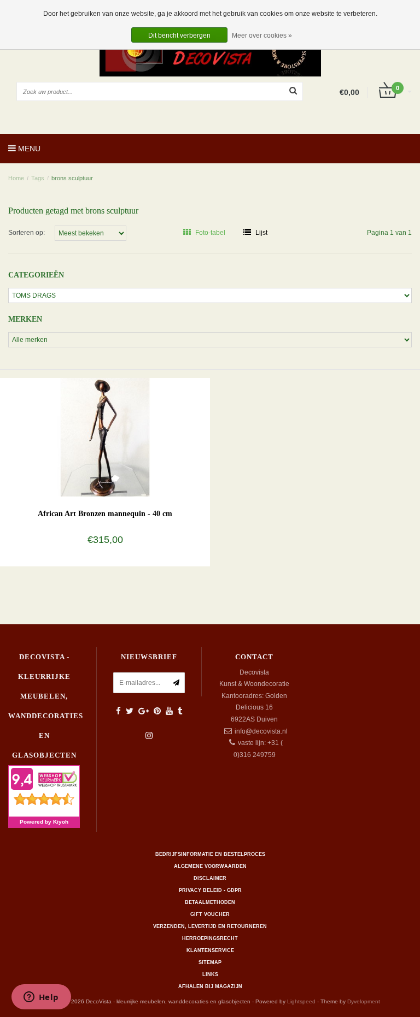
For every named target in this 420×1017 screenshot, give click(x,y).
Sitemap (210, 962)
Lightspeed (301, 1001)
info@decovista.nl (261, 731)
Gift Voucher (210, 914)
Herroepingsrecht (210, 938)
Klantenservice (210, 950)
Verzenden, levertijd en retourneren (210, 926)
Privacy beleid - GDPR (210, 890)
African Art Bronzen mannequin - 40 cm (105, 514)
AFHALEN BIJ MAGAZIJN (210, 986)
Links (210, 974)
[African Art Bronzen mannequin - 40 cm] (105, 437)
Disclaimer (210, 878)
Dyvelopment (363, 1001)
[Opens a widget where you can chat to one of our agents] (41, 998)
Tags (37, 178)
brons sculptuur (72, 178)
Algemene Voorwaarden (210, 866)
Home (16, 178)
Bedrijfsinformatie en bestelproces (210, 854)
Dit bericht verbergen (179, 35)
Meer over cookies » (262, 35)
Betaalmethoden (210, 902)
